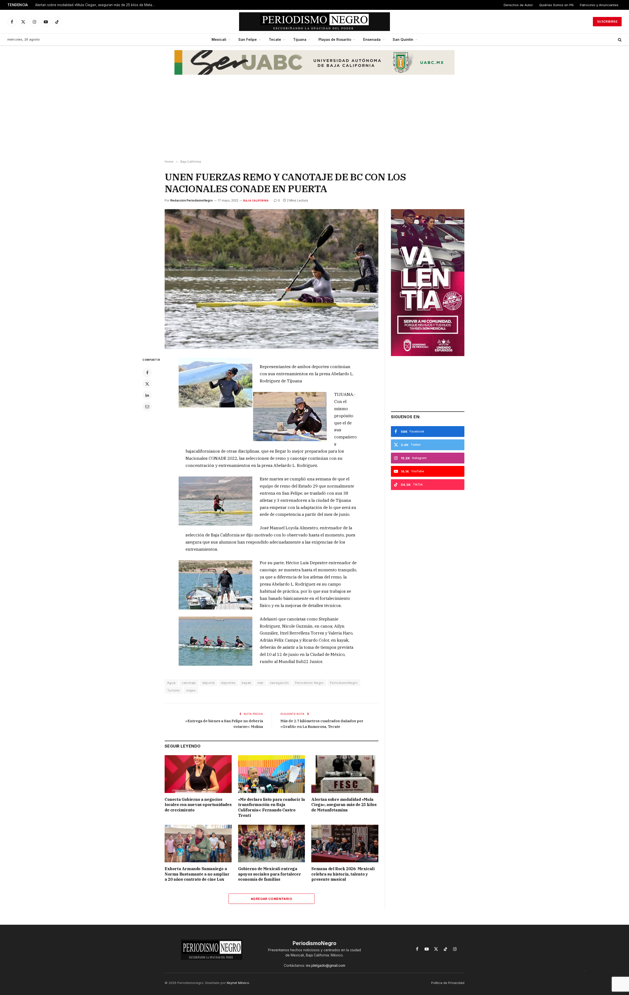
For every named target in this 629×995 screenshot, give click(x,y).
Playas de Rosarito (334, 39)
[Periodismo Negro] (314, 21)
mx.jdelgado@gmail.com (325, 965)
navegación (279, 683)
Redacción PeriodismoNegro (191, 200)
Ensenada (372, 39)
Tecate (275, 39)
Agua (171, 683)
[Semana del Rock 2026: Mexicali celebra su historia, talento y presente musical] (344, 843)
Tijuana (299, 39)
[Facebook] (147, 372)
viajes (191, 690)
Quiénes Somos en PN (556, 5)
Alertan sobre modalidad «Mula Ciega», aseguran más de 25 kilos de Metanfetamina (96, 5)
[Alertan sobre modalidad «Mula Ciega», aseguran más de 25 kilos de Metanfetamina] (344, 774)
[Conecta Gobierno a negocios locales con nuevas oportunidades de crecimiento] (198, 774)
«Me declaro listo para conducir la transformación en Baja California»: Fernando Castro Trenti (271, 807)
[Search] (619, 39)
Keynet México (238, 983)
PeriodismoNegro (344, 683)
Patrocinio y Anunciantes (599, 5)
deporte (208, 683)
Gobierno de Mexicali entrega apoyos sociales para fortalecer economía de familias (269, 874)
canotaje (189, 683)
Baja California (256, 200)
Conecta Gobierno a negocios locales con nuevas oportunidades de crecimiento (198, 805)
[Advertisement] (314, 120)
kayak (246, 683)
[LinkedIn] (147, 395)
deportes (228, 683)
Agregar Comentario (271, 899)
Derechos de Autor (518, 5)
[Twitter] (147, 384)
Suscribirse (607, 21)
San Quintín (403, 39)
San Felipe (247, 39)
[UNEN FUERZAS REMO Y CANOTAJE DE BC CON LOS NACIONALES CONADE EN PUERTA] (271, 279)
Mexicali (219, 39)
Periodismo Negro (309, 683)
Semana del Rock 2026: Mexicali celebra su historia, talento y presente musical (342, 874)
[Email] (147, 406)
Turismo (173, 690)
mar (260, 683)
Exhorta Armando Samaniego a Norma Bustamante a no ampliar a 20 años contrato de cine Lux (197, 874)
